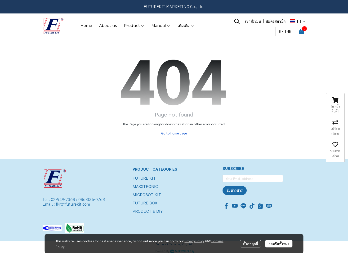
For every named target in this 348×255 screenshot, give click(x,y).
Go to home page (174, 133)
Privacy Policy (194, 241)
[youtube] (235, 206)
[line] (243, 206)
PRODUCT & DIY (148, 211)
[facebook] (226, 206)
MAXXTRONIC (145, 186)
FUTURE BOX (145, 203)
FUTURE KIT (144, 178)
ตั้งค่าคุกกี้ (250, 244)
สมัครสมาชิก (276, 21)
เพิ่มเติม (184, 25)
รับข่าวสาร (235, 190)
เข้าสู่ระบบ (253, 21)
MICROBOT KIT (147, 194)
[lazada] (269, 206)
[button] (237, 21)
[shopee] (260, 206)
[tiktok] (252, 206)
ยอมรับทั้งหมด (279, 244)
